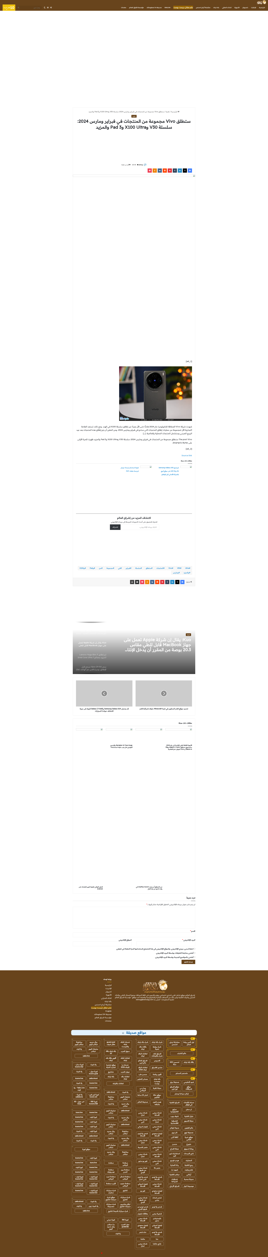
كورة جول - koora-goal (93, 1072)
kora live (79, 1112)
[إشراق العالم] (261, 2)
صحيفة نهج (188, 1132)
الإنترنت (253, 7)
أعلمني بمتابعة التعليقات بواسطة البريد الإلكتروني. (174, 953)
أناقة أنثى (174, 1137)
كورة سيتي (111, 1220)
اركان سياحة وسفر (182, 1094)
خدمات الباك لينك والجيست (125, 1044)
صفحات (123, 7)
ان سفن (189, 1109)
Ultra (187, 568)
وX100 (82, 568)
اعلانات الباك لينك (142, 1055)
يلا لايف (118, 1233)
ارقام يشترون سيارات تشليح (125, 1205)
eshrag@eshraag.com (144, 1000)
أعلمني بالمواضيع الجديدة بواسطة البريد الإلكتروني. (174, 957)
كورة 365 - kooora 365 (93, 1102)
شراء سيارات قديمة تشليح (118, 1211)
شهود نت (174, 1170)
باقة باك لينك (189, 1062)
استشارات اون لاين (174, 1154)
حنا (157, 1239)
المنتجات (159, 568)
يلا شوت (125, 1092)
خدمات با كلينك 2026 (125, 1066)
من (100, 568)
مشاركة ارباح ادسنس (175, 1043)
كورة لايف (93, 1117)
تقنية (167, 112)
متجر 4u (157, 1168)
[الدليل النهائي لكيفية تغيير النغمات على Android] (89, 806)
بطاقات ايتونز (143, 1214)
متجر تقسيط (143, 1147)
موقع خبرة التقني (189, 1138)
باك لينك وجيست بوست (157, 1081)
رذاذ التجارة (174, 1165)
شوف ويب (175, 1116)
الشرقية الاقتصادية (174, 1122)
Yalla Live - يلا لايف (79, 1089)
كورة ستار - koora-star (79, 1065)
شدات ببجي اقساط (157, 1114)
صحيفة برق (174, 1082)
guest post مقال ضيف (111, 1043)
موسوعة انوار (189, 1186)
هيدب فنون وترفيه (157, 1103)
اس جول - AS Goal (79, 1102)
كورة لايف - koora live (93, 1178)
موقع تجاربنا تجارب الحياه (111, 1066)
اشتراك (115, 527)
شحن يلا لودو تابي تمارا (143, 1178)
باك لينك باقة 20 (111, 1052)
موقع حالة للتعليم (157, 1096)
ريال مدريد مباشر (125, 1105)
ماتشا (143, 1239)
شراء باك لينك (157, 1042)
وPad (92, 568)
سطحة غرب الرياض (111, 1178)
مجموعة (109, 568)
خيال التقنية (188, 1116)
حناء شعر (142, 1232)
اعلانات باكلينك (118, 1083)
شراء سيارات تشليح (125, 1198)
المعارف (189, 1160)
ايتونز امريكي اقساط (143, 1185)
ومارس (175, 573)
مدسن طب (143, 1074)
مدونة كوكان (174, 1128)
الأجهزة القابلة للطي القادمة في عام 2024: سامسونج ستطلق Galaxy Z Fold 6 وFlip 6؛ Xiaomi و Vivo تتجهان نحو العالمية (179, 747)
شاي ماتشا (157, 1244)
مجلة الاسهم (188, 1121)
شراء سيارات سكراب (111, 1191)
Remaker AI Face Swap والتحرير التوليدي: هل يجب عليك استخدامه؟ (121, 746)
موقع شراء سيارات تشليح (111, 1198)
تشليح (125, 1190)
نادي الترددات (189, 1153)
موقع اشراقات (189, 1088)
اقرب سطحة (111, 1183)
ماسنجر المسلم (182, 1073)
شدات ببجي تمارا (142, 1114)
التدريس (157, 1061)
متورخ (188, 1144)
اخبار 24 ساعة (142, 1095)
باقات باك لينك (142, 1048)
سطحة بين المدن (125, 1171)
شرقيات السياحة (174, 1180)
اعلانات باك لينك (125, 1077)
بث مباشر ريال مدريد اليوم (111, 1226)
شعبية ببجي (157, 1214)
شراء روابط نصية (157, 1048)
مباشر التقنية (174, 1174)
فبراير (128, 568)
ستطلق (148, 568)
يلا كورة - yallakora (79, 1096)
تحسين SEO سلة (174, 1063)
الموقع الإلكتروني (125, 940)
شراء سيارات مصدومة (111, 1205)
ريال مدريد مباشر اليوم (93, 1043)
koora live (79, 1078)
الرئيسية (262, 7)
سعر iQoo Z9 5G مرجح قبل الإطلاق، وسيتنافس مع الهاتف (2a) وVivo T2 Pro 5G (157, 644)
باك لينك (216, 7)
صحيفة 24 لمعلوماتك (154, 7)
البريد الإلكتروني (188, 940)
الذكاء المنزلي (226, 7)
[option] (134, 648)
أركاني (188, 1174)
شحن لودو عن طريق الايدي (142, 1208)
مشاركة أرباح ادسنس (203, 7)
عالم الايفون (189, 1128)
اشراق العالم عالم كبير (142, 1062)
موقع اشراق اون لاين (174, 1088)
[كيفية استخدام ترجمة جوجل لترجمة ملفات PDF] (146, 470)
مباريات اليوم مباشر (125, 1098)
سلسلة (138, 568)
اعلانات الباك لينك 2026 (142, 1068)
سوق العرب (125, 1051)
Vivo (170, 568)
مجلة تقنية (157, 1088)
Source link (187, 455)
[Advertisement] (134, 28)
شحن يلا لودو (157, 1207)
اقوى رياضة (157, 1074)
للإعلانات (98, 1253)
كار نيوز (174, 1132)
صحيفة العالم (143, 1102)
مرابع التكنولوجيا (174, 1110)
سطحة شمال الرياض (125, 1178)
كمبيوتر (245, 7)
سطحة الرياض (125, 1164)
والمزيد (186, 573)
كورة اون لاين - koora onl (93, 1096)
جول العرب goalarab (125, 1225)
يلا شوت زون (93, 1206)
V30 (178, 568)
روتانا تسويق (189, 1149)
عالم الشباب (181, 1053)
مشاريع (111, 1072)
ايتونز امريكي (143, 1127)
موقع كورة (86, 1149)
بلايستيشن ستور (157, 1219)
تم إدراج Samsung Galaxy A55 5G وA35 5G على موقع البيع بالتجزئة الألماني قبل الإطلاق (169, 471)
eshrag (141, 165)
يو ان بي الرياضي (143, 1089)
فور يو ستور (142, 1161)
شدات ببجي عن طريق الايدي (142, 1170)
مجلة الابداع (174, 1149)
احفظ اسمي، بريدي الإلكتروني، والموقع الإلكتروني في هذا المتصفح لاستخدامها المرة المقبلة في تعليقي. (154, 949)
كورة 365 (125, 1220)
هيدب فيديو (174, 1160)
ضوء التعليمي (189, 1082)
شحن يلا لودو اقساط (143, 1134)
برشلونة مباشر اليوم (79, 1043)
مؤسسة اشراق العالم (136, 7)
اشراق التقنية (174, 1102)
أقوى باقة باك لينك (111, 1059)
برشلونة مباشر (111, 1098)
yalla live (86, 1056)
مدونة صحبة (189, 1179)
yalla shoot (111, 1092)
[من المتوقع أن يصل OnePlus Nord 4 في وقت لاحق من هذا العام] (149, 806)
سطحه (111, 1163)
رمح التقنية (189, 1165)
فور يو (142, 1191)
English (167, 7)
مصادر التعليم (143, 1079)
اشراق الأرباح (174, 1186)
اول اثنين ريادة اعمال (188, 1043)
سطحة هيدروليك (111, 1171)
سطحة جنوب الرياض (125, 1184)
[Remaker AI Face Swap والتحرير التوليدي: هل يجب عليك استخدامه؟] (119, 735)
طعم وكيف (189, 1170)
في (119, 568)
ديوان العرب (125, 1072)
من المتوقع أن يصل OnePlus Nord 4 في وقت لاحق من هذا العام (149, 888)
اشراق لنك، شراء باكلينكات (157, 1055)
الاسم (192, 931)
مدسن (174, 1144)
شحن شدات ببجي (157, 1199)
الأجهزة (237, 7)
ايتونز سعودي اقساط (157, 1134)
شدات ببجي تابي (142, 1121)
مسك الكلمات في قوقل (189, 1103)
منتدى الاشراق (157, 1067)
